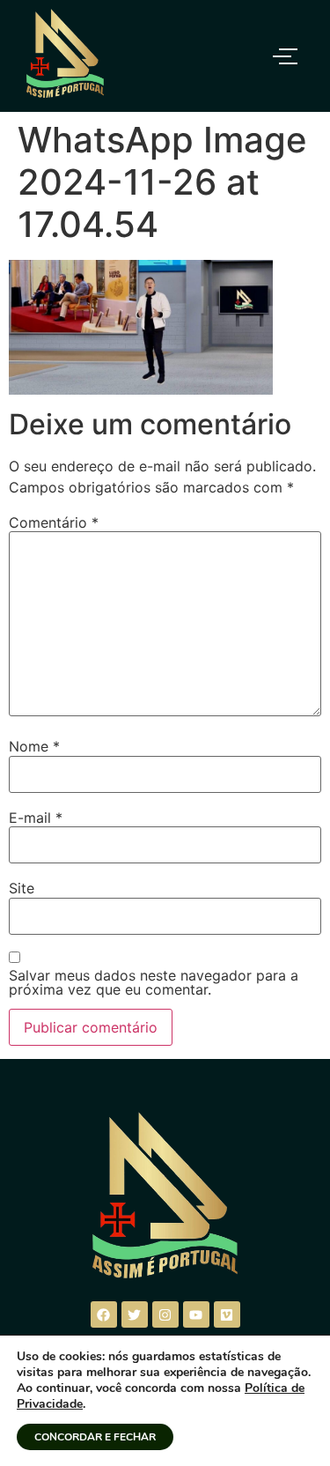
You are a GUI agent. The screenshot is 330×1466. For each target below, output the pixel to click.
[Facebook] (104, 1314)
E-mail (35, 818)
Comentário (54, 522)
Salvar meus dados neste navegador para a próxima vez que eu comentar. (153, 982)
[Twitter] (134, 1314)
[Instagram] (165, 1314)
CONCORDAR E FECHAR (95, 1437)
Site (21, 888)
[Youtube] (196, 1314)
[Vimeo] (227, 1314)
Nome (34, 746)
